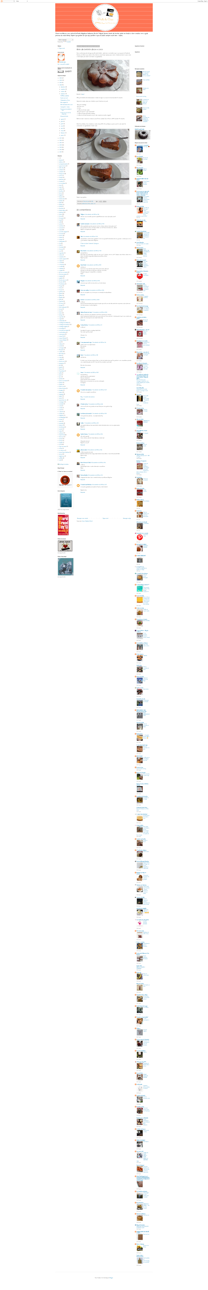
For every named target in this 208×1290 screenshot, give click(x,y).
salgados (61, 415)
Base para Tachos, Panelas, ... (145, 332)
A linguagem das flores (145, 296)
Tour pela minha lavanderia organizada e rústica (146, 264)
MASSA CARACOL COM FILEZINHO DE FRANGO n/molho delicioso (146, 252)
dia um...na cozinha (63, 272)
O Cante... (145, 221)
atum (60, 185)
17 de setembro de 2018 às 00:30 (99, 312)
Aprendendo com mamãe (142, 341)
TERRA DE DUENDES (141, 1140)
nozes (60, 357)
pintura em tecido (63, 380)
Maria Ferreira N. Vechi (86, 462)
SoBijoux (82, 214)
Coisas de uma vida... (141, 220)
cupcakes (61, 268)
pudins (60, 392)
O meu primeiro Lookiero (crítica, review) (146, 635)
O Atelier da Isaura (141, 1129)
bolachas (61, 212)
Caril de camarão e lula (146, 1097)
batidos (61, 200)
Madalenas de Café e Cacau (146, 932)
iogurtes (61, 301)
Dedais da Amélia (140, 488)
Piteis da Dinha (140, 247)
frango (60, 286)
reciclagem (61, 402)
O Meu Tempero (140, 654)
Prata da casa (62, 62)
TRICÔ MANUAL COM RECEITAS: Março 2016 (141, 710)
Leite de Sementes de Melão (146, 725)
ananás (60, 177)
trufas (60, 448)
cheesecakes (62, 241)
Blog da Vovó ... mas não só (143, 352)
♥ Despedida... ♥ (146, 524)
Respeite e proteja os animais (141, 873)
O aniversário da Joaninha (146, 701)
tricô (60, 444)
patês (60, 373)
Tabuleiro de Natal (145, 88)
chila (60, 245)
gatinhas (61, 291)
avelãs (60, 189)
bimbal (60, 206)
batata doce (84, 203)
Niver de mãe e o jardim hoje (146, 774)
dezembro (63, 87)
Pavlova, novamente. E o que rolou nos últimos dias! (146, 287)
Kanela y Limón (140, 688)
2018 (60, 85)
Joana (82, 372)
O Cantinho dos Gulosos (86, 390)
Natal (60, 355)
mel (60, 342)
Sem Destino (146, 1007)
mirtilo (60, 346)
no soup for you (140, 567)
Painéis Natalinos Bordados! (145, 957)
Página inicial (105, 518)
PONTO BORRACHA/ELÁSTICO (146, 714)
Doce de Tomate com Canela (142, 244)
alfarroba (61, 168)
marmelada (61, 328)
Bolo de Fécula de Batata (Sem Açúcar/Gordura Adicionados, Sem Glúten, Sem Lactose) (146, 600)
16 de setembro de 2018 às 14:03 (97, 224)
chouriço (61, 249)
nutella (60, 359)
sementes (61, 423)
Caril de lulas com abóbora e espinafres (146, 309)
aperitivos (61, 179)
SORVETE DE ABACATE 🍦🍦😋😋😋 (146, 911)
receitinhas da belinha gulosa (141, 317)
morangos (61, 348)
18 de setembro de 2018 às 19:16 (98, 462)
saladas (61, 413)
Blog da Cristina (140, 983)
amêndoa (61, 170)
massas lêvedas (62, 340)
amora (60, 175)
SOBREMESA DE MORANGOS (146, 421)
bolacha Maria (62, 210)
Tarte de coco (146, 1215)
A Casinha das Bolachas (86, 484)
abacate (61, 160)
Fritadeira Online (140, 1106)
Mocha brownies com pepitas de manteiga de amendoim (146, 118)
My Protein (61, 353)
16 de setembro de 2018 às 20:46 (92, 280)
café (60, 222)
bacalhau (61, 191)
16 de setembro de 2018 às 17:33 (94, 250)
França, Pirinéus (145, 490)
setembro (63, 94)
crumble (61, 266)
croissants (61, 264)
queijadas (61, 394)
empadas (61, 276)
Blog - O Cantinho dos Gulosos (88, 397)
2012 (60, 149)
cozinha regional (62, 259)
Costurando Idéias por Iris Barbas (143, 953)
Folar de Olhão (146, 80)
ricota (60, 406)
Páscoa (60, 369)
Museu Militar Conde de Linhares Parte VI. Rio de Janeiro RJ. (146, 199)
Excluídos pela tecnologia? (146, 354)
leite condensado (62, 307)
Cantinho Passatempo (141, 231)
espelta (60, 278)
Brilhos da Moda (140, 206)
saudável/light (62, 417)
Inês (82, 236)
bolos (89, 203)
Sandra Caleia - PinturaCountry (140, 1256)
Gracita (82, 299)
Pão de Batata (146, 501)
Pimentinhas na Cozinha (142, 619)
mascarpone (62, 334)
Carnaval (61, 233)
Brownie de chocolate (145, 320)
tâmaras (61, 437)
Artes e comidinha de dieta (146, 668)
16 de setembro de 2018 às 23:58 (91, 299)
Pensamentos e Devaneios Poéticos (142, 271)
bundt (60, 220)
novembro (63, 89)
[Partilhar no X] (102, 201)
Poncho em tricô (64, 98)
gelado (60, 293)
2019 (60, 82)
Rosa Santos (83, 250)
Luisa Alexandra (140, 242)
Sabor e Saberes (140, 1244)
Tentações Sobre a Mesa (142, 995)
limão (60, 313)
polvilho (60, 384)
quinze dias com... (63, 400)
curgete (60, 270)
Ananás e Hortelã (140, 897)
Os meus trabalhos (141, 1051)
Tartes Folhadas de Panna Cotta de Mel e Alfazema (146, 1122)
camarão (61, 228)
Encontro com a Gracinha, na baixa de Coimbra (146, 1043)
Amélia (82, 423)
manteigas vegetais (63, 326)
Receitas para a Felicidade (142, 1118)
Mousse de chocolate (145, 158)
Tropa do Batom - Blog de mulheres (142, 631)
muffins (61, 351)
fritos (60, 288)
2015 (60, 142)
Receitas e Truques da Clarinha (141, 461)
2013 (60, 147)
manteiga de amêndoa (64, 322)
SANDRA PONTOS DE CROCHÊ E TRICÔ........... (143, 1232)
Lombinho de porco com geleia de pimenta (146, 101)
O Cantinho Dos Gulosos (142, 573)
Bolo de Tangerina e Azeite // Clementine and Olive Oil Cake (146, 901)
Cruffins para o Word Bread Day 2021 (146, 759)
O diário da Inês (84, 243)
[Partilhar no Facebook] (104, 201)
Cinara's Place (140, 1073)
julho (62, 121)
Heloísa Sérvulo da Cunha (86, 312)
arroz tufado (62, 183)
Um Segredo (145, 433)
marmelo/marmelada (64, 330)
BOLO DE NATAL (146, 620)
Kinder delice (146, 689)
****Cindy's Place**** (141, 1062)
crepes (60, 260)
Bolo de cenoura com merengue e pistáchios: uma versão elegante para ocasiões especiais (143, 382)
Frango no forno (145, 841)
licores (60, 309)
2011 (60, 152)
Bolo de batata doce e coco (67, 104)
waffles (61, 458)
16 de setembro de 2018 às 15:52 (90, 236)
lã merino (61, 303)
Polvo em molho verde (146, 974)
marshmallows (62, 332)
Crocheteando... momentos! (142, 145)
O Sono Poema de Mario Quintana (146, 183)
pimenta (61, 378)
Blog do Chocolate (141, 1225)
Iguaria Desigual (140, 1165)
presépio (61, 390)
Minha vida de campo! (141, 260)
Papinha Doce (139, 734)
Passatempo (62, 371)
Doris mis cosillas (85, 290)
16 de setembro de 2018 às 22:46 (96, 290)
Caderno (145, 1052)
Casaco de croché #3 (145, 479)
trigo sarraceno (62, 446)
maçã (60, 319)
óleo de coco (62, 361)
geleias (60, 295)
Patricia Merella (84, 475)
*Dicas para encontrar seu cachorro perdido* (146, 877)
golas (60, 299)
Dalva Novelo (83, 265)
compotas (61, 257)
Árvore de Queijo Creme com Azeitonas (146, 1109)
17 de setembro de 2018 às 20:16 (95, 434)
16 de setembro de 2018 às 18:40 (94, 265)
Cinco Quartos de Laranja (142, 306)
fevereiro (63, 133)
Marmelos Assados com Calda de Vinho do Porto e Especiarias (146, 1169)
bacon (60, 193)
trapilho (61, 442)
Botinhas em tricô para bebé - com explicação (146, 367)
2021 (60, 78)
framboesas (62, 284)
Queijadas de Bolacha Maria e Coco (146, 1065)
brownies (61, 218)
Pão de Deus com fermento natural (146, 997)
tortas (60, 440)
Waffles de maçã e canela (146, 610)
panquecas (61, 363)
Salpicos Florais (145, 169)
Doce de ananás (145, 445)
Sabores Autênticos (141, 1214)
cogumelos (61, 253)
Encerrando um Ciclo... (146, 985)
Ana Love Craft (140, 1151)
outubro (63, 91)
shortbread (61, 427)
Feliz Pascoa (145, 1141)
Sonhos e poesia (140, 295)
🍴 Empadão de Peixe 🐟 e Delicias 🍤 (146, 736)
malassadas (62, 320)
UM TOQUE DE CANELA (141, 544)
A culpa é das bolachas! (142, 814)
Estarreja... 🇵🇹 (146, 146)
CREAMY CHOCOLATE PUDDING (145, 1076)
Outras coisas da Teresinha (143, 1039)
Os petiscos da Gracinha (142, 796)
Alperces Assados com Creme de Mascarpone (146, 514)
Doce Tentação (140, 156)
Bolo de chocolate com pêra (146, 748)
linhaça (60, 315)
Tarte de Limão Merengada (145, 576)
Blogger (111, 1278)
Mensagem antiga (127, 518)
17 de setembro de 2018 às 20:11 (91, 423)
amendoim (61, 171)
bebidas (61, 204)
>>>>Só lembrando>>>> (146, 1020)
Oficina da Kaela (140, 676)
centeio (60, 237)
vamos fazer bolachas (64, 452)
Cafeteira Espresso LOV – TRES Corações (143, 456)
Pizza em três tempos (146, 108)
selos (60, 421)
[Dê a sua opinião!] (101, 201)
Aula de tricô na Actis (146, 1131)
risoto (60, 409)
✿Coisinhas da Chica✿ (142, 522)
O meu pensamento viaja (86, 342)
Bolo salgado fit (64, 102)
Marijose (82, 280)
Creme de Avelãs (140, 596)
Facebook (91, 243)
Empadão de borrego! (146, 798)
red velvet (61, 404)
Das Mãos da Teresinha (142, 363)
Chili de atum (146, 851)
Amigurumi (61, 173)
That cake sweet (140, 931)
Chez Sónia (139, 394)
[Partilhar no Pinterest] (105, 201)
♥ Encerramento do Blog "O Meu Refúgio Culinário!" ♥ (146, 588)
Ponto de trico (146, 1234)
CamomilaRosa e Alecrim (142, 643)
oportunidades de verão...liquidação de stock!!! (146, 1260)
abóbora (61, 162)
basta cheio (139, 966)
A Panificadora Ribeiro (141, 850)
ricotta (60, 408)
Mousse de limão (64, 116)
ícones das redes (145, 535)
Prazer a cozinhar (141, 942)
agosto (62, 119)
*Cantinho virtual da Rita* (142, 1017)
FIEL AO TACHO (140, 419)
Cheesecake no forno (65, 100)
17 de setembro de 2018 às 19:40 (99, 413)
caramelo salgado (63, 231)
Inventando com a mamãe (142, 533)
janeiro (62, 135)
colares (60, 255)
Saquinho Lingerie (145, 1030)
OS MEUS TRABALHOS (141, 555)
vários (60, 454)
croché (60, 262)
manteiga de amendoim (64, 324)
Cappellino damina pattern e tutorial (146, 1087)
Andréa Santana (84, 434)
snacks (60, 429)
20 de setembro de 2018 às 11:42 (95, 475)
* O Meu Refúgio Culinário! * (143, 584)
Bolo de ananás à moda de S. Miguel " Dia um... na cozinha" (146, 74)
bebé (60, 202)
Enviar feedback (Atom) (87, 521)
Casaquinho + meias (65, 107)
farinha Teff (62, 282)
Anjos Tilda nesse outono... (146, 645)
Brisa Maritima (140, 1202)
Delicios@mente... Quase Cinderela (142, 431)
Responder (83, 219)
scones (60, 419)
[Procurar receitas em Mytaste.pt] (63, 464)
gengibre (61, 297)
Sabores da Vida (140, 454)
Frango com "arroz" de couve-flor (66, 113)
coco (94, 203)
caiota (60, 224)
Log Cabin (61, 317)
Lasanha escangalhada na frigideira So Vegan (142, 568)
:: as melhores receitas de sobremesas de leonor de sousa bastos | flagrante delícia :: (142, 376)
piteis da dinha (84, 450)
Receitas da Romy (140, 443)
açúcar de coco (62, 166)
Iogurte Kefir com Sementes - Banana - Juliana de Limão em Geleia (146, 890)
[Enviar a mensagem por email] (99, 201)
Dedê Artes (139, 665)
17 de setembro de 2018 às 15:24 (99, 390)
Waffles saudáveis (65, 96)
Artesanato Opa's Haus (142, 807)
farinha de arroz (63, 280)
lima (60, 311)
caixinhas (61, 226)
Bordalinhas (139, 477)
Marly (82, 355)
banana (60, 197)
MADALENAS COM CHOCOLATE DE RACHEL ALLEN (143, 1227)
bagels (60, 195)
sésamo (61, 425)
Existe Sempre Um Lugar (142, 1006)
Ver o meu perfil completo (63, 64)
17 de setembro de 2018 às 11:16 (99, 342)
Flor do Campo (140, 167)
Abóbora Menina (140, 499)
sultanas (61, 433)
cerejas (60, 239)
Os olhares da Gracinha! (86, 413)
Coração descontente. (146, 274)
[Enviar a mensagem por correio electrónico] (96, 201)
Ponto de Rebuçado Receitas (143, 861)
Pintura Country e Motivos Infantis (142, 784)
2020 (60, 80)
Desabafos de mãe (141, 699)
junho (62, 123)
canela (92, 203)
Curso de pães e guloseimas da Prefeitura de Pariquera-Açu (146, 235)
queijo (60, 396)
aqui (83, 94)
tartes (60, 438)
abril (62, 128)
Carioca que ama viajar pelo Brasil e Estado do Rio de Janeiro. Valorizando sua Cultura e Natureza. (143, 193)
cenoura (61, 235)
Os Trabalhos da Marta (142, 1191)
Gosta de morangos (145, 410)
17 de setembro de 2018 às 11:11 (95, 325)
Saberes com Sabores (141, 885)
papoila (60, 367)
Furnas (60, 290)
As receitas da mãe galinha (143, 920)
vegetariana (61, 456)
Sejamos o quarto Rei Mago (145, 679)
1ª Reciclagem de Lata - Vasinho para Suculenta (146, 1195)
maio (62, 126)
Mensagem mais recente (82, 518)
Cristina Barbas (84, 325)
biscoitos (61, 208)
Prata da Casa (140, 767)
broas (60, 216)
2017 (60, 138)
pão (60, 365)
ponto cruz (61, 386)
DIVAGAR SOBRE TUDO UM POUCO (142, 179)
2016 (60, 140)
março (62, 130)
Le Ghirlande (139, 1084)
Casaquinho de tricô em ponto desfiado (146, 344)
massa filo (61, 336)
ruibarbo (61, 411)
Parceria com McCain (146, 1246)
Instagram (96, 243)
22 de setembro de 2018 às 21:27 (99, 484)
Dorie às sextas (62, 274)
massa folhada (62, 338)
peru (60, 377)
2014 (60, 145)
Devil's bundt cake (139, 129)
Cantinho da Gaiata (85, 224)
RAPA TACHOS (140, 756)
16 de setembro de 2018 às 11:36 (92, 214)
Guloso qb (139, 972)
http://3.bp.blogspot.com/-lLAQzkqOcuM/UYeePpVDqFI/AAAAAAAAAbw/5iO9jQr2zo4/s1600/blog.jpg (143, 1178)
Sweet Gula (139, 511)
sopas (60, 431)
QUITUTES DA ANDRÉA (141, 908)
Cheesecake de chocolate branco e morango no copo (142, 389)
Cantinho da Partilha (141, 839)
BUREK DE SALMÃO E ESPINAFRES (141, 967)
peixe (60, 375)
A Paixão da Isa (84, 404)
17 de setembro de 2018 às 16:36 (95, 404)
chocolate (61, 247)
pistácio (61, 382)
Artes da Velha (140, 825)
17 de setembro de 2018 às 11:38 (91, 355)
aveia (60, 187)
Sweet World (62, 435)
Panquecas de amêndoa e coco (66, 109)
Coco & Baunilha (140, 388)
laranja (60, 305)
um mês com (62, 450)
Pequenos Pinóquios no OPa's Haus (143, 809)
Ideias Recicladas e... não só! (143, 329)
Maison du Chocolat (141, 772)
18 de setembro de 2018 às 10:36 (95, 450)
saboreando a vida (141, 283)
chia (60, 243)
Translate (68, 42)
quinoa (60, 398)
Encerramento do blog (141, 96)
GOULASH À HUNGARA (145, 546)
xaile (60, 460)
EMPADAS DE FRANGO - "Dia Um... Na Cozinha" (146, 1206)
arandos (61, 181)
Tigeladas (145, 655)
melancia (61, 344)
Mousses (61, 349)
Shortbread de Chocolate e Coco (146, 817)
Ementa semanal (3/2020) (145, 922)
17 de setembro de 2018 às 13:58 (91, 372)
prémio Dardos (62, 388)
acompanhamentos (63, 164)
